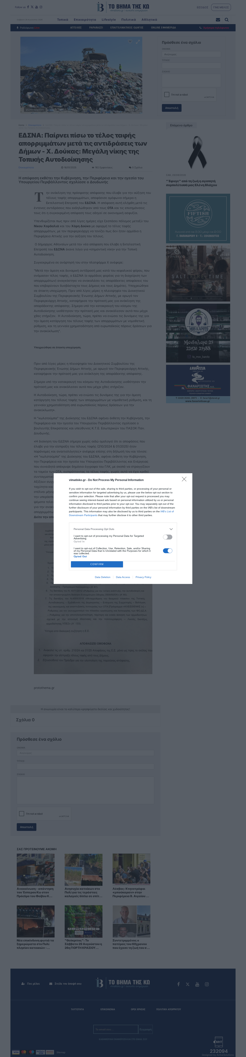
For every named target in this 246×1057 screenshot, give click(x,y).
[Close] (185, 480)
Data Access (123, 577)
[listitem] (123, 529)
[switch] (167, 537)
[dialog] (123, 528)
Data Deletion (102, 577)
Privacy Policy (143, 577)
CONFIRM (97, 564)
